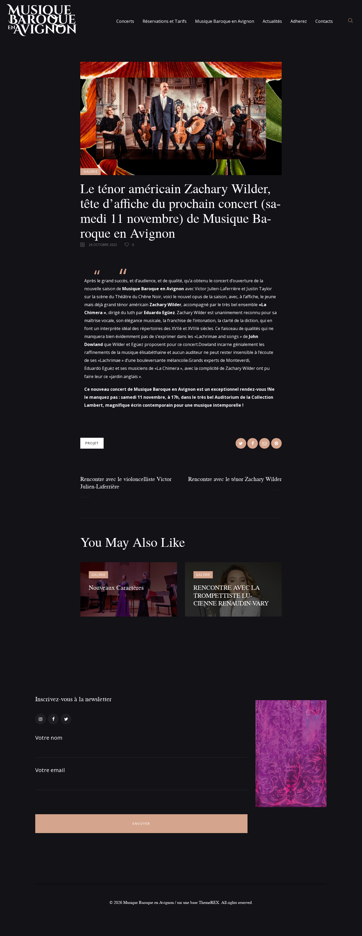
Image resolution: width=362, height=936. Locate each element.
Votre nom (48, 737)
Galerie (90, 171)
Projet (92, 443)
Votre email (50, 770)
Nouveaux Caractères (116, 587)
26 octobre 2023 (103, 244)
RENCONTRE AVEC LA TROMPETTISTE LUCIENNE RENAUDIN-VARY (231, 595)
